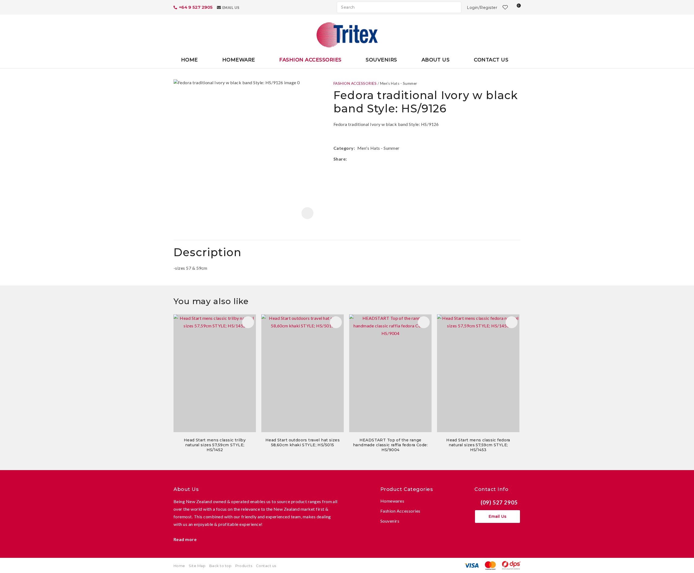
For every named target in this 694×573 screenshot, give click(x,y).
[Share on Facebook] (350, 159)
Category (343, 148)
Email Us (231, 7)
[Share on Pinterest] (373, 159)
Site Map (197, 566)
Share (339, 158)
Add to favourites (248, 322)
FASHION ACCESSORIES (355, 83)
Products (243, 566)
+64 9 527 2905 (196, 7)
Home (189, 60)
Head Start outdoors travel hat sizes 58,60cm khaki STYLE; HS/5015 (302, 442)
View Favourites (504, 7)
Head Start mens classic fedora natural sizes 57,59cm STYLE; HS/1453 (478, 445)
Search (454, 7)
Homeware (238, 60)
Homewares (392, 500)
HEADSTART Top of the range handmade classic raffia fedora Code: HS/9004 (390, 445)
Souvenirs (381, 60)
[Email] (366, 158)
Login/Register (482, 7)
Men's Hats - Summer (398, 83)
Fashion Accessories (310, 60)
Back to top (220, 566)
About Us (436, 60)
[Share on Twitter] (357, 159)
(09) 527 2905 (499, 502)
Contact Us (491, 60)
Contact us (266, 566)
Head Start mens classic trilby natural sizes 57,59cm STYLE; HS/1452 (215, 445)
